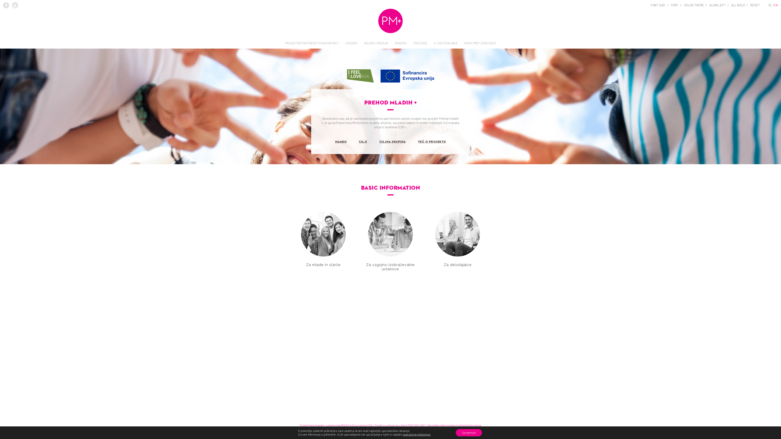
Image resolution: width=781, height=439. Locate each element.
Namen (341, 141)
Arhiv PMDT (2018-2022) (480, 43)
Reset (755, 5)
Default (658, 27)
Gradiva (401, 43)
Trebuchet (675, 62)
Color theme (694, 5)
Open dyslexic (675, 33)
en (776, 5)
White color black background (694, 33)
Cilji (363, 141)
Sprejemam (469, 432)
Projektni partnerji (312, 68)
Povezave (420, 43)
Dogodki (351, 43)
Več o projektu (432, 141)
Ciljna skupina (392, 141)
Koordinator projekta (311, 62)
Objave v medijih (376, 43)
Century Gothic (675, 56)
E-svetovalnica (445, 43)
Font (674, 5)
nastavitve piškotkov (417, 434)
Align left (717, 5)
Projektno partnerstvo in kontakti (312, 43)
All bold (738, 5)
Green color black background (694, 50)
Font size (658, 5)
